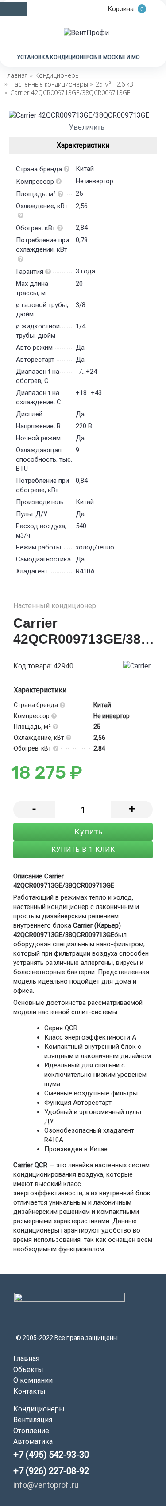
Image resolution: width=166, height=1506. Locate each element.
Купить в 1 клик (83, 850)
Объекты (28, 1369)
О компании (33, 1380)
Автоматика (33, 1441)
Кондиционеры (39, 1409)
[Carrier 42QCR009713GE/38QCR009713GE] (83, 115)
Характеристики (83, 145)
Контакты (29, 1391)
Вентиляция (32, 1419)
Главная (26, 1358)
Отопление (31, 1431)
